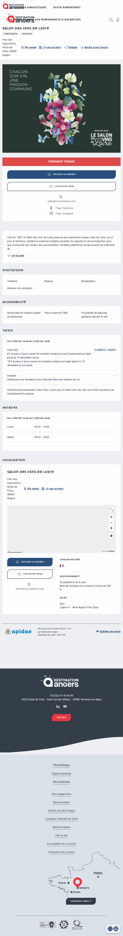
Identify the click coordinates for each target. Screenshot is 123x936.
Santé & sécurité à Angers (61, 810)
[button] (111, 20)
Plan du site (61, 835)
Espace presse (61, 773)
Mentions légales (61, 827)
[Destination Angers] (21, 18)
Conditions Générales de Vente (61, 818)
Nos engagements (61, 794)
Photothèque (61, 765)
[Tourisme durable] (118, 21)
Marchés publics (61, 802)
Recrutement (61, 781)
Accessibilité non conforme (61, 843)
